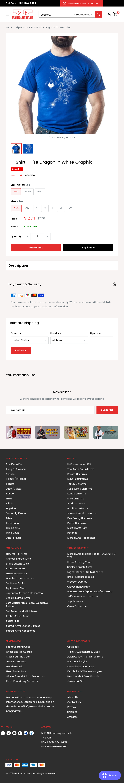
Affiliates (72, 717)
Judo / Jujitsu (13, 489)
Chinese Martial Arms (18, 558)
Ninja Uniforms (75, 498)
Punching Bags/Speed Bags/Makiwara (89, 591)
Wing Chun (12, 533)
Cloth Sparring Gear (18, 656)
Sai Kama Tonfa (15, 583)
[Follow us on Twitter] (9, 733)
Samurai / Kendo (16, 513)
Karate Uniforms (77, 474)
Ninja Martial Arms (17, 573)
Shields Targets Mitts (79, 567)
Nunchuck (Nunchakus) (20, 578)
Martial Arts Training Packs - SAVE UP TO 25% (91, 555)
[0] (115, 14)
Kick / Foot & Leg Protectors (22, 681)
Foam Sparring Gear (18, 647)
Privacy (71, 707)
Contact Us (74, 702)
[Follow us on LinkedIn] (20, 733)
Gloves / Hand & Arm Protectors (25, 676)
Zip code (95, 333)
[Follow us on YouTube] (14, 733)
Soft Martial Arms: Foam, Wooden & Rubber (27, 604)
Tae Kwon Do (14, 464)
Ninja (9, 498)
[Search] (98, 14)
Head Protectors (16, 671)
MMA (9, 518)
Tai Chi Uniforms (76, 484)
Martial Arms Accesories (20, 631)
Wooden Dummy (77, 581)
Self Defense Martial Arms (21, 611)
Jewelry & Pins (75, 681)
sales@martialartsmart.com (84, 3)
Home (9, 27)
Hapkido (11, 508)
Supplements (75, 601)
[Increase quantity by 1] (47, 236)
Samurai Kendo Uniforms (81, 513)
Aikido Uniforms (76, 503)
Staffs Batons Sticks (17, 563)
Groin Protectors (77, 606)
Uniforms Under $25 (79, 464)
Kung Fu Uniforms (77, 479)
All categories (82, 14)
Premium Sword (15, 568)
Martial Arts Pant (77, 528)
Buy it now (88, 247)
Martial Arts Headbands (81, 538)
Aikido (9, 503)
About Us (72, 697)
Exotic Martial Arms (17, 616)
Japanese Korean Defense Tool (24, 593)
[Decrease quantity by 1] (27, 236)
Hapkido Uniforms (77, 508)
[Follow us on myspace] (26, 733)
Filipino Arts (13, 528)
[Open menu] (7, 14)
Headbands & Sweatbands (83, 676)
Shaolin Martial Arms (18, 598)
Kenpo (10, 493)
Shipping (72, 712)
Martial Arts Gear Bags (80, 666)
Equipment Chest (16, 588)
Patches (72, 533)
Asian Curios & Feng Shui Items (85, 656)
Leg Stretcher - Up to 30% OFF (85, 572)
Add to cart (36, 247)
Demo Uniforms (76, 523)
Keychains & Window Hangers (84, 671)
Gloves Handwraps (78, 586)
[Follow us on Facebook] (3, 733)
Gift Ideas (73, 647)
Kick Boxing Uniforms (79, 518)
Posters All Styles (77, 661)
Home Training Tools (79, 562)
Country (16, 333)
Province (55, 333)
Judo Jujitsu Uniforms (79, 489)
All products (21, 27)
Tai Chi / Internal (16, 479)
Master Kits (12, 621)
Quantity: (16, 236)
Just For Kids (13, 538)
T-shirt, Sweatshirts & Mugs (83, 652)
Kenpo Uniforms (76, 493)
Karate (10, 484)
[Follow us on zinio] (31, 733)
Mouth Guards (14, 666)
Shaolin (10, 474)
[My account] (109, 14)
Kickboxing (12, 523)
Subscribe (107, 410)
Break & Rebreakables (80, 577)
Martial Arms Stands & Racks (23, 626)
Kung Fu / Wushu (16, 469)
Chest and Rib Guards (19, 652)
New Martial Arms (16, 554)
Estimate (20, 350)
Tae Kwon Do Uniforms (80, 469)
